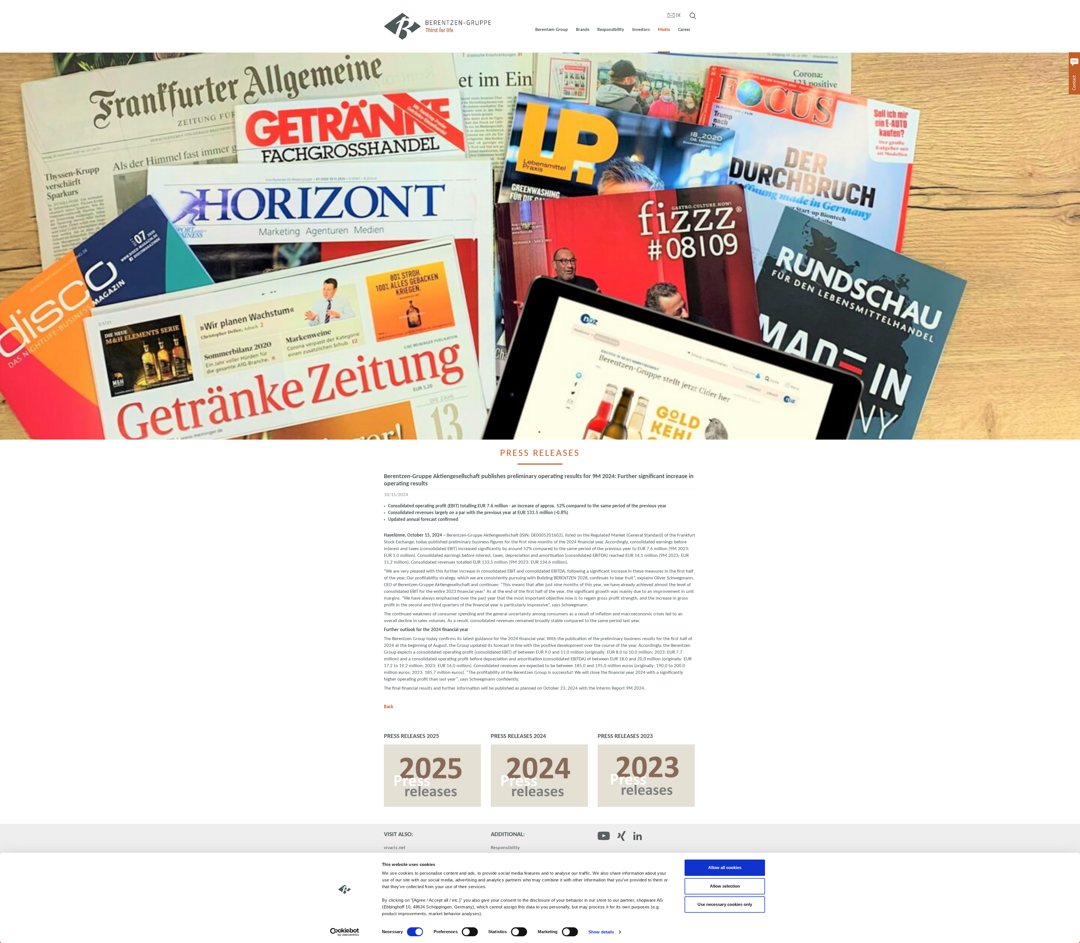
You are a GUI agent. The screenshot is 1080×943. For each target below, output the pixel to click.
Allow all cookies (724, 867)
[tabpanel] (540, 246)
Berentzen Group (551, 30)
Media (664, 30)
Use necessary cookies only (725, 904)
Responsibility (610, 30)
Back (388, 707)
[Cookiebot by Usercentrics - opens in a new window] (344, 932)
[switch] (470, 931)
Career (684, 30)
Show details (601, 932)
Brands (582, 30)
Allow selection (725, 886)
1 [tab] (541, 434)
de (678, 15)
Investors (641, 30)
